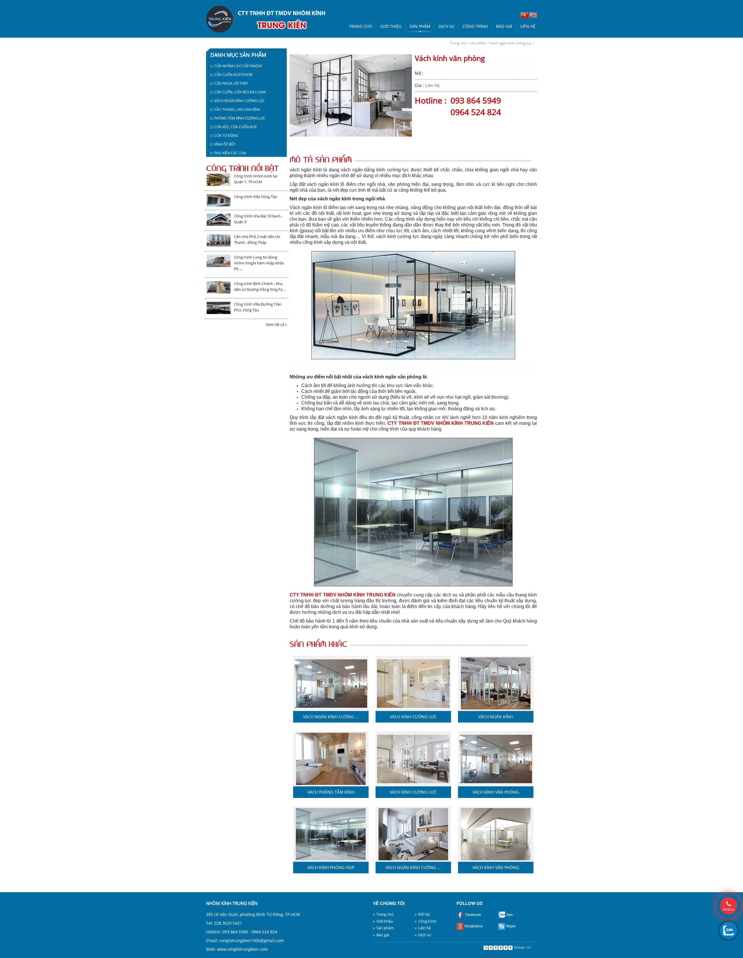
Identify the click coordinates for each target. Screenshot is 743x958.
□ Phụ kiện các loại (228, 152)
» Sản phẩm (383, 927)
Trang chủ (360, 26)
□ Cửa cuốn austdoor (231, 74)
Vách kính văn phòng (496, 792)
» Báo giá (381, 934)
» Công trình (426, 921)
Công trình (475, 26)
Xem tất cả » (276, 324)
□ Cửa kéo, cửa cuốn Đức (233, 126)
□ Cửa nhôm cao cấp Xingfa (236, 65)
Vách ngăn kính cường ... (330, 716)
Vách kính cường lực (413, 716)
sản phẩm (478, 43)
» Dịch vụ (423, 934)
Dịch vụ (447, 26)
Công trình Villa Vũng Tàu (255, 196)
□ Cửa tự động (224, 135)
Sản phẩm (420, 26)
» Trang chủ (383, 914)
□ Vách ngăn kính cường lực (237, 100)
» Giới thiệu (383, 921)
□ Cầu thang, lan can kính (235, 109)
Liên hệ (527, 26)
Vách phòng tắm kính (330, 792)
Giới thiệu (390, 26)
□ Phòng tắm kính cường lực (237, 118)
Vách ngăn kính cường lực (510, 43)
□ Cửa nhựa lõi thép (229, 83)
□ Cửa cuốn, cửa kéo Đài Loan (238, 92)
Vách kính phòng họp (330, 867)
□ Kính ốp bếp (222, 144)
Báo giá (504, 26)
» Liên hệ (423, 927)
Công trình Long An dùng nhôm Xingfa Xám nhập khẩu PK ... (259, 263)
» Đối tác (422, 914)
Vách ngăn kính (495, 716)
